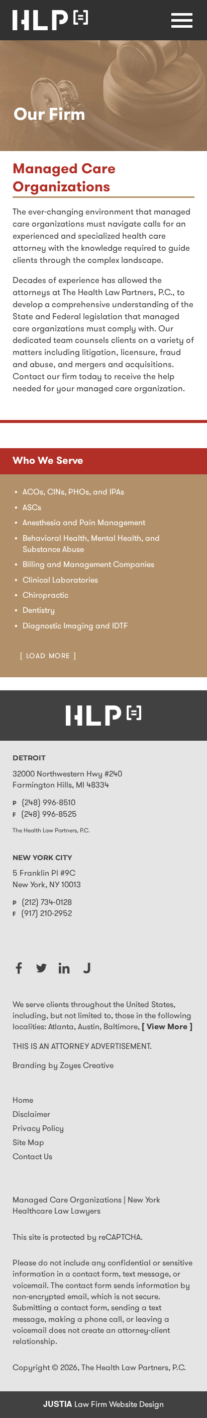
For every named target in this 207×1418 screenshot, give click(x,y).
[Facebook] (19, 968)
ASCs (32, 508)
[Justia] (86, 968)
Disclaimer (31, 1115)
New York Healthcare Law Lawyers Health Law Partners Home (50, 20)
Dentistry (39, 611)
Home (23, 1101)
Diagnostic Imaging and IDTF (75, 626)
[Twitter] (41, 968)
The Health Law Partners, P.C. (133, 1368)
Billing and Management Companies (88, 565)
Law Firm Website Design (103, 1405)
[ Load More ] (48, 656)
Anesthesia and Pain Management (84, 523)
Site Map (28, 1143)
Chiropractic (45, 596)
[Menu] (182, 20)
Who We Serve (48, 461)
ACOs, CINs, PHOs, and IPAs (73, 492)
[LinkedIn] (64, 968)
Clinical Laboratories (60, 581)
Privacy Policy (38, 1129)
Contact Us (32, 1157)
